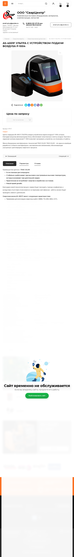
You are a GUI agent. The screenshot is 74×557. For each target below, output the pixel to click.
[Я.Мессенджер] (26, 105)
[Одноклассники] (32, 105)
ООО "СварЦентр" (31, 12)
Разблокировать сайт (37, 395)
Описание (10, 163)
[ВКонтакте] (29, 105)
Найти (46, 3)
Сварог (5, 132)
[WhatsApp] (41, 105)
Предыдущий (12, 156)
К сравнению (60, 52)
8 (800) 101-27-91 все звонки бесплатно (34, 24)
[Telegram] (35, 105)
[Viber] (38, 105)
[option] (37, 75)
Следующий (62, 156)
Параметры (24, 163)
